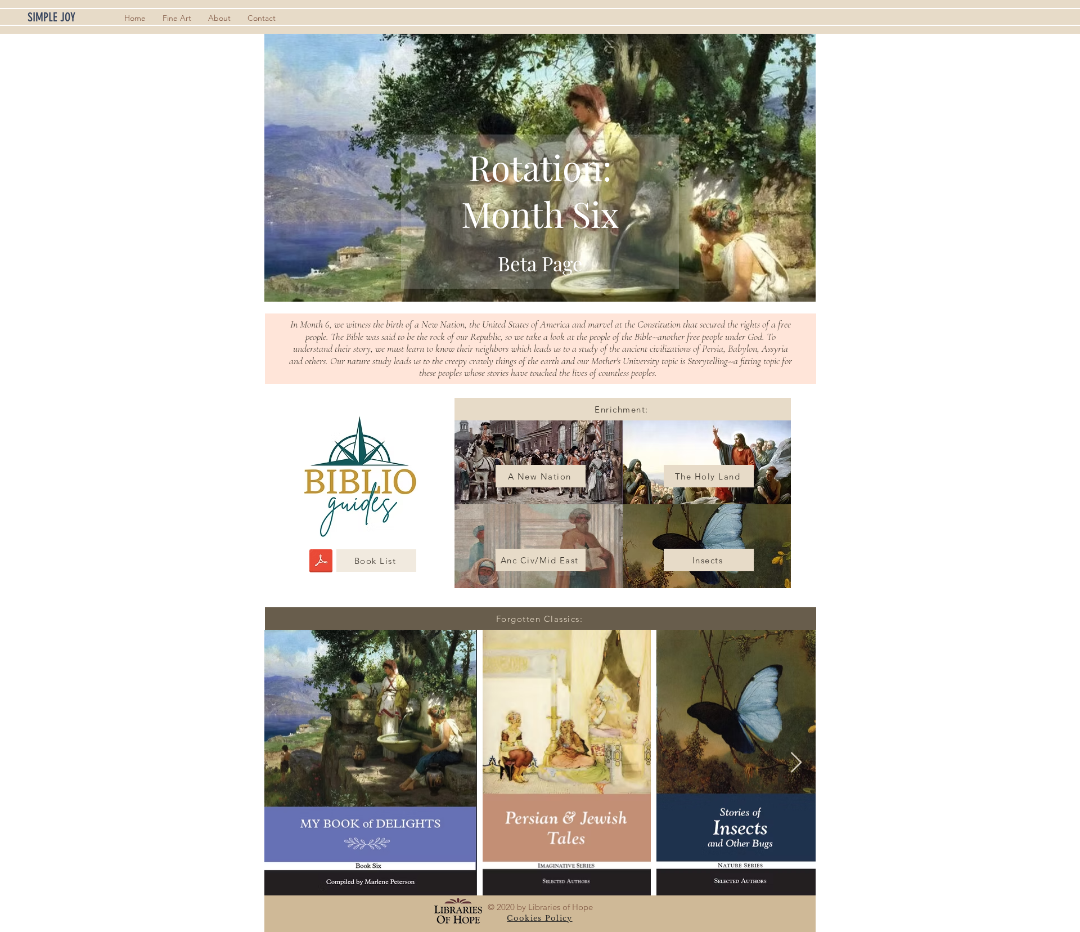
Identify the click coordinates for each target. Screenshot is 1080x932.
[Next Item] (796, 763)
